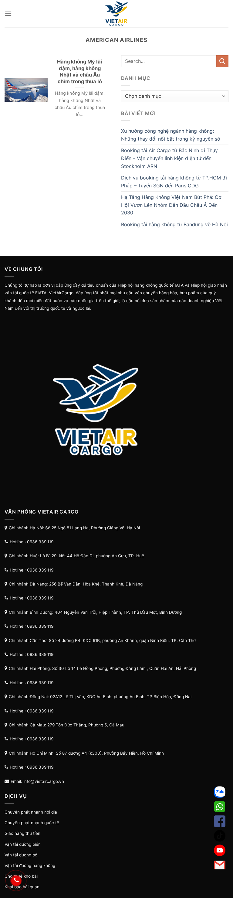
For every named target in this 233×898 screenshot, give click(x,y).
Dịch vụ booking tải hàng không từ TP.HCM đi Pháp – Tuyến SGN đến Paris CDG (174, 182)
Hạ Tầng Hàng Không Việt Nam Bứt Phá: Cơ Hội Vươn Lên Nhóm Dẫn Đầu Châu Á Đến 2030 (171, 205)
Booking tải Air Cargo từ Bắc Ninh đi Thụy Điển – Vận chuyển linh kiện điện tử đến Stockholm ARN (169, 158)
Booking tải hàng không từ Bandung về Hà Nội (174, 224)
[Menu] (8, 13)
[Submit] (222, 61)
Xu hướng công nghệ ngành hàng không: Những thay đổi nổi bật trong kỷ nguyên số (170, 135)
